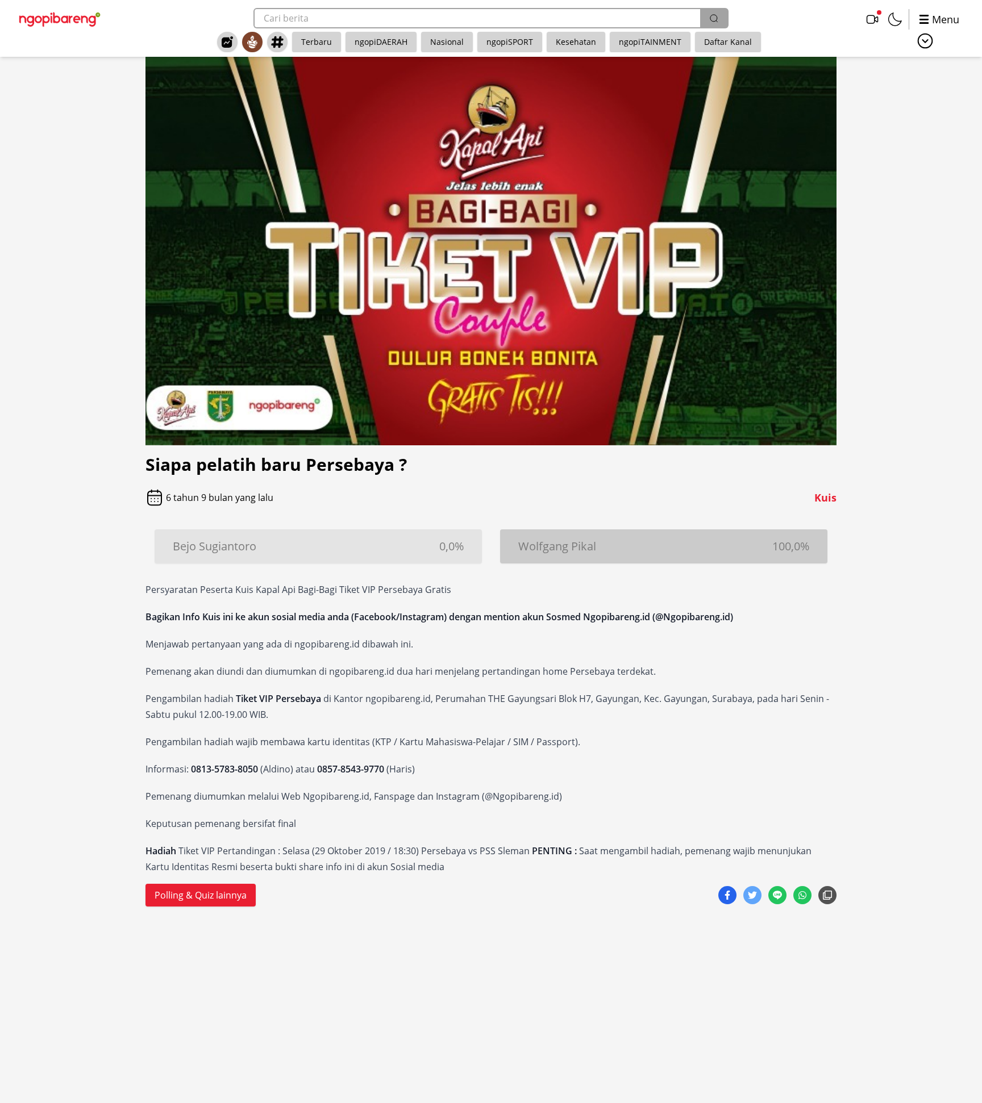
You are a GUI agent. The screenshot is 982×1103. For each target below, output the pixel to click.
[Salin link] (827, 896)
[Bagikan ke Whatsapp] (803, 896)
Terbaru (316, 41)
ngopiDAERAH (381, 41)
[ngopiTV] (872, 19)
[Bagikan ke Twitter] (753, 896)
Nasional (447, 41)
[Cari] (713, 18)
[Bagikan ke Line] (778, 896)
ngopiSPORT (509, 41)
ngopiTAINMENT (650, 41)
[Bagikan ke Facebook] (728, 896)
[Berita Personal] (252, 42)
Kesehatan (576, 41)
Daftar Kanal (728, 41)
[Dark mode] (895, 19)
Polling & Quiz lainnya (201, 895)
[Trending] (227, 42)
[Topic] (277, 42)
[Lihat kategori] (925, 41)
